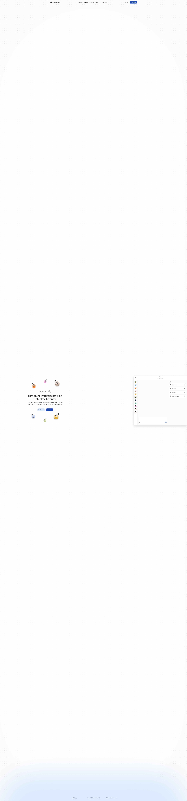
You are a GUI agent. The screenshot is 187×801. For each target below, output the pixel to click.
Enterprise (92, 2)
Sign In (126, 2)
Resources (104, 2)
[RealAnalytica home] (55, 2)
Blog (97, 2)
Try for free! (133, 2)
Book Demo (49, 409)
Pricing (86, 2)
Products (80, 2)
